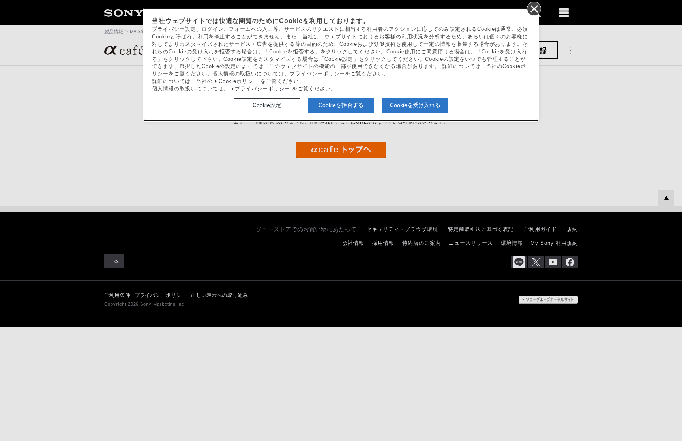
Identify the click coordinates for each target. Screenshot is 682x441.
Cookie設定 (267, 105)
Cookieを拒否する (341, 105)
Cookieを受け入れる (415, 105)
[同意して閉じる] (533, 8)
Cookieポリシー (239, 81)
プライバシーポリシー (262, 89)
